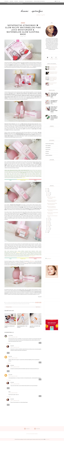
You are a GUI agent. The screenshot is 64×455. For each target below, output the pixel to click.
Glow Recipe (13, 302)
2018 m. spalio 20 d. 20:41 (14, 347)
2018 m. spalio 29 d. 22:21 (14, 400)
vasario (48, 228)
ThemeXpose (47, 439)
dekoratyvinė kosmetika (50, 143)
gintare (10, 374)
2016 (47, 232)
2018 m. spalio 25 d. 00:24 (14, 383)
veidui (5, 303)
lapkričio (48, 194)
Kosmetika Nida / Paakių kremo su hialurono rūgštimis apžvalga (53, 68)
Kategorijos (21, 1)
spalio (48, 195)
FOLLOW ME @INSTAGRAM (32, 433)
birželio (48, 222)
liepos (48, 221)
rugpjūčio (48, 219)
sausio (48, 229)
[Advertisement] (30, 448)
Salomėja (10, 335)
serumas (19, 302)
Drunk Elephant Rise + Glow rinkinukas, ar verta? (54, 102)
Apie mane (11, 1)
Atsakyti (40, 362)
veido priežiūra (32, 302)
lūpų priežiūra (48, 147)
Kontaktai (16, 1)
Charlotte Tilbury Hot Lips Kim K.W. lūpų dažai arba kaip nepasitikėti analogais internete (54, 109)
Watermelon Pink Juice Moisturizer (23, 303)
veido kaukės (23, 302)
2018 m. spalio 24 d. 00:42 (14, 366)
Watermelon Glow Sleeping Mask (12, 303)
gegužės (48, 223)
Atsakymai (9, 343)
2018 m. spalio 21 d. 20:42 (12, 357)
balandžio (48, 225)
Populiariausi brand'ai (29, 1)
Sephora (26, 262)
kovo (48, 226)
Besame (22, 36)
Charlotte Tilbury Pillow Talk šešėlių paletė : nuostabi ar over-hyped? (54, 95)
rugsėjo (48, 218)
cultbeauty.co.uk (32, 261)
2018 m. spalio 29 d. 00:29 (12, 392)
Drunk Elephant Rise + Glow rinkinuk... (22, 327)
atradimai (8, 302)
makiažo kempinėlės (49, 155)
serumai (16, 302)
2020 (47, 188)
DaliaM (10, 356)
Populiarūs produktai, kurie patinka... (9, 327)
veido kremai (27, 302)
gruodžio (48, 192)
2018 (47, 191)
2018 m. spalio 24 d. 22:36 (12, 376)
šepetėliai (47, 153)
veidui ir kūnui (48, 149)
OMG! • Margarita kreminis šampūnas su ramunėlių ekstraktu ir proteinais (54, 117)
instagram (30, 66)
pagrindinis (6, 1)
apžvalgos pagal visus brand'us (39, 1)
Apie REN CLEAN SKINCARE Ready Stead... (35, 327)
